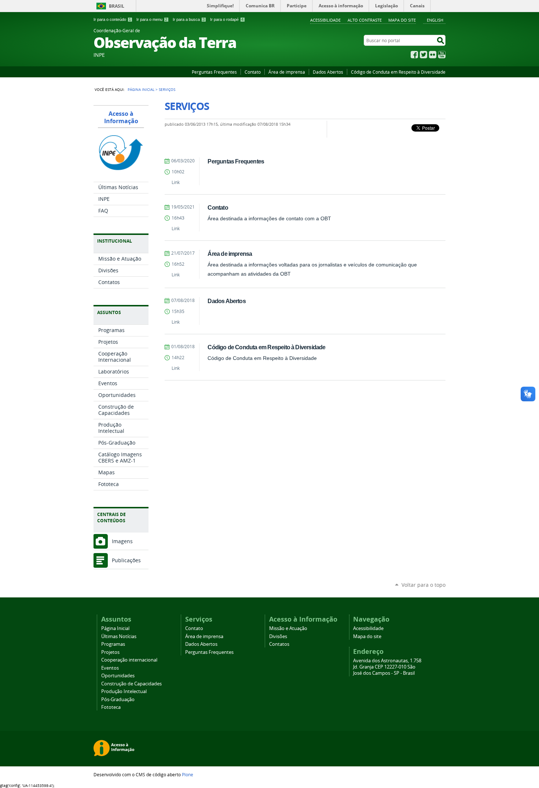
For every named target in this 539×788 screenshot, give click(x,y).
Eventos (110, 668)
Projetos (110, 652)
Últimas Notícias (118, 636)
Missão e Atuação (288, 628)
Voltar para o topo (423, 584)
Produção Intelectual (124, 691)
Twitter (423, 54)
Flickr (432, 54)
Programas (113, 644)
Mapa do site (402, 20)
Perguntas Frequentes (214, 72)
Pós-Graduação (118, 699)
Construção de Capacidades (131, 684)
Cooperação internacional (129, 660)
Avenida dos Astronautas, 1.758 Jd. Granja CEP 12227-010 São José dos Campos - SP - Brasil (387, 667)
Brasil (116, 6)
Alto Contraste (365, 20)
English (435, 20)
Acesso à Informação (121, 117)
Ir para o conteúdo (112, 19)
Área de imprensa (286, 72)
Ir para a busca (189, 19)
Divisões (278, 636)
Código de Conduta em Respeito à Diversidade (398, 72)
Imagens (122, 541)
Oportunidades (118, 676)
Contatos (279, 644)
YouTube (441, 54)
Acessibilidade (325, 20)
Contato (253, 72)
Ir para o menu (151, 19)
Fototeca (111, 707)
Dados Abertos (328, 72)
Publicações (126, 560)
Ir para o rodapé (226, 19)
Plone (187, 774)
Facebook (414, 54)
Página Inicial (141, 89)
